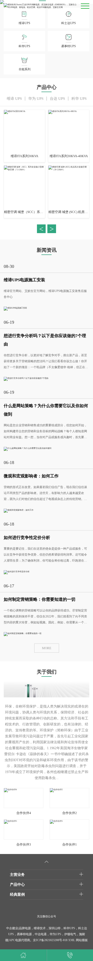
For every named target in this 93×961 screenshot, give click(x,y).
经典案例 (17, 894)
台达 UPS (57, 99)
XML (71, 940)
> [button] (52, 229)
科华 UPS (79, 99)
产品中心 (17, 885)
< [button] (41, 229)
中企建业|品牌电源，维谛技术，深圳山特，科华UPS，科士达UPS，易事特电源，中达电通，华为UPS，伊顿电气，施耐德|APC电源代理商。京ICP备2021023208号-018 (46, 934)
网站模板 (82, 940)
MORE (46, 648)
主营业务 (17, 875)
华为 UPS (35, 99)
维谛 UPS (14, 99)
